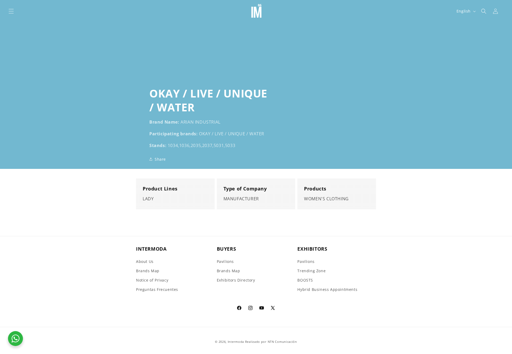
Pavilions (225, 261)
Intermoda (236, 342)
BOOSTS (305, 280)
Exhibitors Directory (236, 280)
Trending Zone (311, 270)
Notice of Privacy (152, 280)
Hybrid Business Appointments (327, 289)
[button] (11, 11)
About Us (145, 261)
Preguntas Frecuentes (157, 289)
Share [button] (160, 159)
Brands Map (147, 270)
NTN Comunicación (282, 342)
